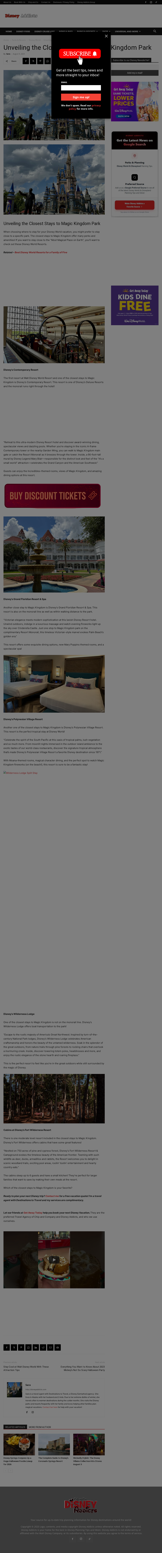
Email (64, 82)
